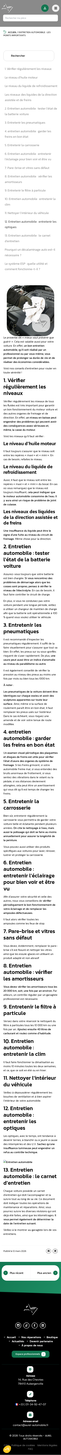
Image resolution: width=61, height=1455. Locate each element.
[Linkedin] (43, 1325)
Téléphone (30, 1400)
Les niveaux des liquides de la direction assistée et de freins (31, 97)
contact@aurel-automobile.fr (30, 1425)
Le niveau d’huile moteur (21, 77)
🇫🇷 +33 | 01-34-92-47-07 (30, 1404)
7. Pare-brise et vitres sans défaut (27, 168)
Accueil (12, 32)
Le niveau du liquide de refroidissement (31, 86)
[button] (48, 1251)
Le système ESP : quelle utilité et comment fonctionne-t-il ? (26, 266)
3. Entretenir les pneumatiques (25, 122)
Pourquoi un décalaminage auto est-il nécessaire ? (30, 252)
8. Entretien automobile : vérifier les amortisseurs (28, 179)
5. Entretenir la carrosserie (22, 145)
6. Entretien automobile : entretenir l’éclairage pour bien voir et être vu (28, 156)
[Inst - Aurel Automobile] (18, 1325)
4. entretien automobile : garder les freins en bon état (28, 134)
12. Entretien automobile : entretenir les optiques (30, 224)
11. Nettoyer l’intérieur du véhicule (27, 213)
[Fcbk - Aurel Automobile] (35, 1325)
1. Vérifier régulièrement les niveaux (28, 68)
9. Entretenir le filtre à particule (25, 190)
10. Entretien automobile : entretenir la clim (30, 202)
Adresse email (30, 1421)
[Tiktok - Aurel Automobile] (26, 1325)
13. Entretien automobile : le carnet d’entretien (27, 238)
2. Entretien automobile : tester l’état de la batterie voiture (31, 111)
